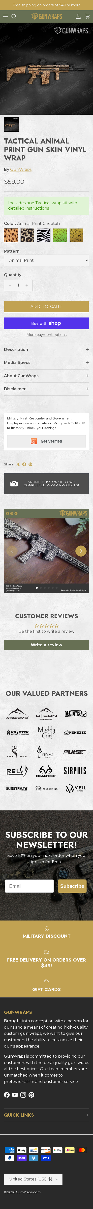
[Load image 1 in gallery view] (46, 69)
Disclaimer (15, 389)
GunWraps (20, 169)
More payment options (46, 335)
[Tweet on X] (18, 464)
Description (16, 349)
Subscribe (72, 886)
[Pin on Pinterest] (30, 464)
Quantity (12, 275)
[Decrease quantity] (8, 285)
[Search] (16, 16)
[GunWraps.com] (46, 16)
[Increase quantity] (28, 285)
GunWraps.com (28, 1192)
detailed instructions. (29, 208)
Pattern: (12, 251)
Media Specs (17, 362)
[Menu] (5, 16)
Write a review (46, 645)
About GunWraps (21, 376)
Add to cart (46, 306)
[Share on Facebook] (24, 464)
